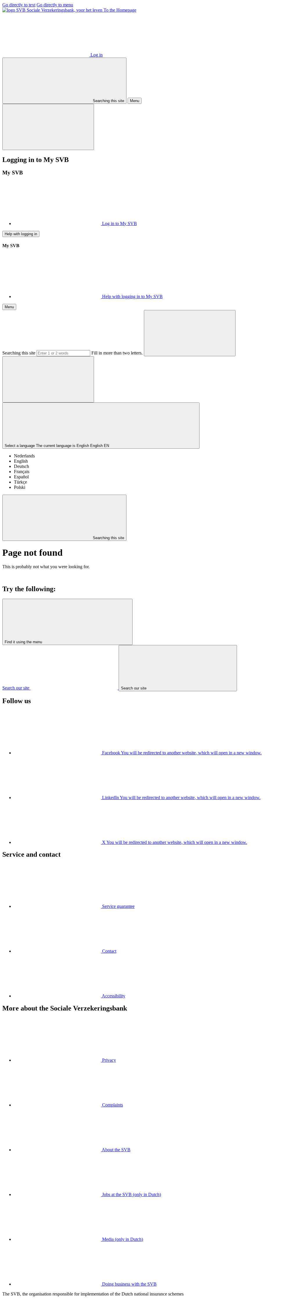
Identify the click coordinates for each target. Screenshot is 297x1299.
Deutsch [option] (21, 466)
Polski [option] (19, 487)
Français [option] (21, 471)
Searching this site (18, 352)
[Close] (48, 127)
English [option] (21, 461)
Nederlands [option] (24, 455)
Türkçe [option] (20, 482)
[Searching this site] (190, 333)
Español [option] (21, 476)
